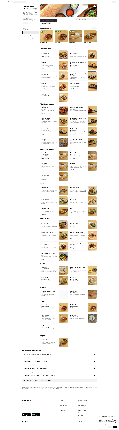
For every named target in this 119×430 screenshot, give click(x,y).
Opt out (110, 426)
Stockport (41, 380)
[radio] (44, 23)
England (35, 380)
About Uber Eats (82, 410)
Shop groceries (81, 412)
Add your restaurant (64, 403)
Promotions (62, 410)
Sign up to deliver (64, 405)
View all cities (81, 403)
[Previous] (93, 28)
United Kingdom (27, 380)
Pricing (75, 421)
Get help (61, 400)
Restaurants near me (83, 400)
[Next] (95, 28)
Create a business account (66, 408)
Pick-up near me (82, 408)
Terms (70, 421)
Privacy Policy (63, 421)
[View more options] (94, 6)
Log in (109, 1)
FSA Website (46, 388)
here (112, 424)
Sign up (114, 1)
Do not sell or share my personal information (88, 421)
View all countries (82, 405)
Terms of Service (76, 423)
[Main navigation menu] (3, 1)
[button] (59, 354)
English (81, 415)
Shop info (26, 23)
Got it (115, 426)
